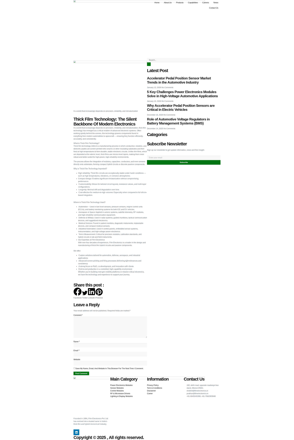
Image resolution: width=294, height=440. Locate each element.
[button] (78, 293)
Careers (205, 3)
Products (179, 3)
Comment (78, 315)
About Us (168, 3)
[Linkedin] (76, 432)
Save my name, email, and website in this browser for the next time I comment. (109, 368)
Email (76, 351)
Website (77, 359)
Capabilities (193, 3)
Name (77, 342)
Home (156, 3)
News (215, 3)
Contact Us (213, 8)
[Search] (149, 64)
